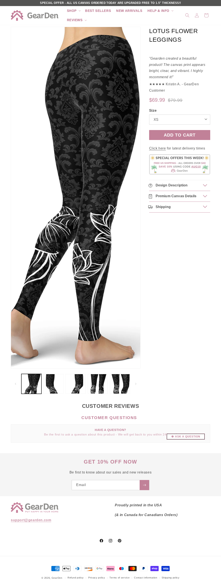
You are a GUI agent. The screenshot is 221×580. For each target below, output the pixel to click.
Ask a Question (187, 436)
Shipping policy (171, 577)
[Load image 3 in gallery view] (76, 384)
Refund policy (76, 577)
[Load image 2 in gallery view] (54, 384)
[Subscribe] (144, 485)
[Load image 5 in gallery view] (120, 384)
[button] (73, 11)
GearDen (57, 578)
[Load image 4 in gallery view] (98, 384)
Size (152, 110)
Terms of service (119, 577)
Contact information (145, 577)
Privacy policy (96, 577)
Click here (157, 148)
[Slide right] (135, 384)
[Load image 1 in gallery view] (31, 384)
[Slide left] (15, 384)
